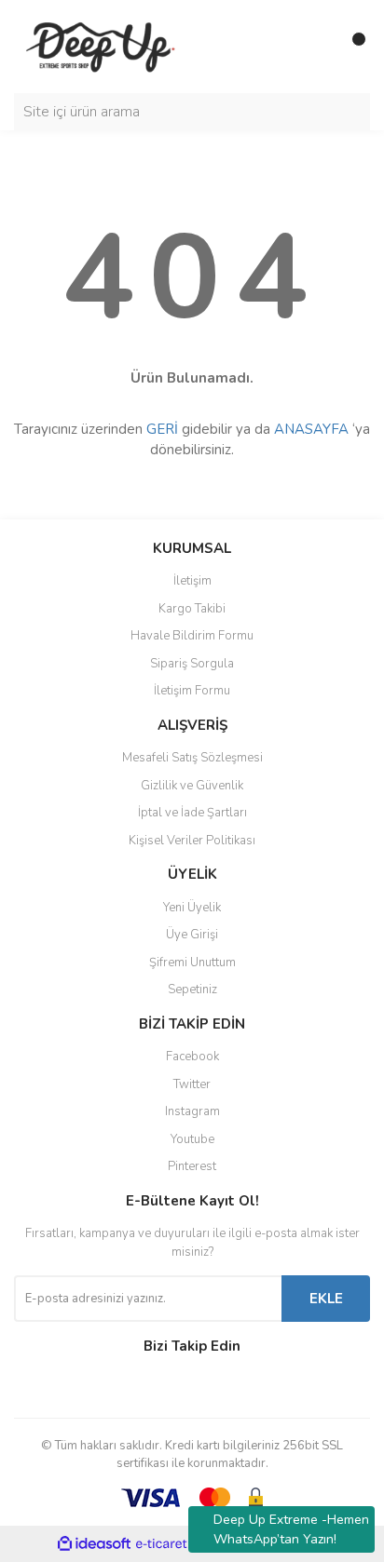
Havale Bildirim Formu (192, 635)
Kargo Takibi (192, 608)
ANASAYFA (311, 429)
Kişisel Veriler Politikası (192, 840)
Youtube (192, 1139)
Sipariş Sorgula (192, 663)
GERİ (162, 429)
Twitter (192, 1084)
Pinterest (192, 1166)
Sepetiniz (192, 989)
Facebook (192, 1056)
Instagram (192, 1111)
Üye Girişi (192, 934)
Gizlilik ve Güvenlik (192, 785)
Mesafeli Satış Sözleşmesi (192, 757)
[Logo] (103, 45)
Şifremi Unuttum (192, 962)
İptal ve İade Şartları (192, 812)
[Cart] (351, 46)
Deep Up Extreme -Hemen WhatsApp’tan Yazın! (291, 1529)
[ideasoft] (94, 1544)
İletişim (192, 580)
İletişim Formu (192, 690)
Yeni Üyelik (192, 907)
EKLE (326, 1298)
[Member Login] (314, 47)
